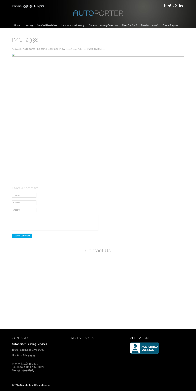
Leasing (29, 25)
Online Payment (171, 25)
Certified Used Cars (47, 25)
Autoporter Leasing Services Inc (43, 48)
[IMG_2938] (98, 118)
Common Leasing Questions (103, 25)
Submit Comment (22, 235)
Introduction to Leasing (73, 25)
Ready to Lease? (149, 25)
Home (17, 25)
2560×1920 (93, 48)
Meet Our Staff (129, 25)
